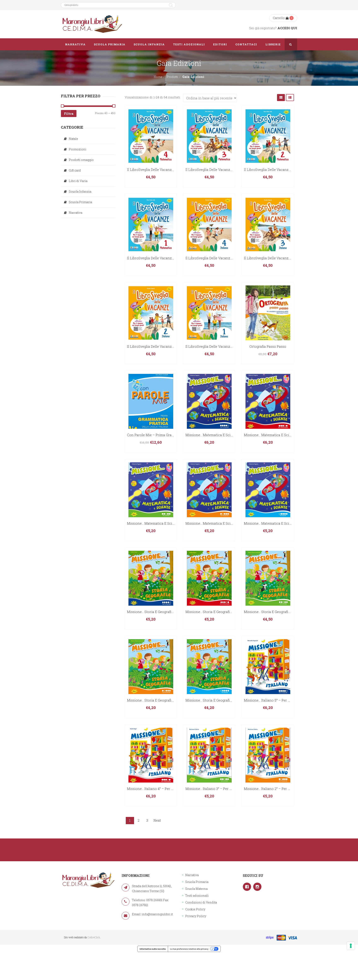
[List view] (290, 97)
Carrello (279, 18)
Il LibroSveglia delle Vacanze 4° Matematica (162, 169)
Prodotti (172, 77)
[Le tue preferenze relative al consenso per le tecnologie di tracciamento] (351, 946)
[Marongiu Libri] (92, 24)
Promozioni (77, 149)
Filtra (68, 113)
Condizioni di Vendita (201, 902)
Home (158, 77)
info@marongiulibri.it (157, 914)
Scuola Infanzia (80, 191)
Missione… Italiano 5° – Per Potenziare (274, 700)
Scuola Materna (196, 889)
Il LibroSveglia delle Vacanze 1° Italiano (217, 346)
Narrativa (75, 213)
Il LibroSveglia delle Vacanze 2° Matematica (279, 169)
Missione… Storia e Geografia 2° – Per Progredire (165, 700)
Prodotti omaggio (81, 160)
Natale (73, 139)
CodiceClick (93, 937)
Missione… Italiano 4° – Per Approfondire (160, 788)
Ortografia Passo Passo (267, 346)
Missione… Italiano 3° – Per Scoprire (214, 788)
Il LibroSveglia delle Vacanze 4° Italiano (217, 258)
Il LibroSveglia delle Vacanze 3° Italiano (276, 258)
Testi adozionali (197, 895)
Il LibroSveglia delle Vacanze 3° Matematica (220, 169)
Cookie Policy (195, 909)
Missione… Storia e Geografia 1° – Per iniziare (221, 700)
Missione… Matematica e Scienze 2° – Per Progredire (227, 523)
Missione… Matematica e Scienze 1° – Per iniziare (283, 523)
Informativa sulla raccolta (153, 949)
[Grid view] (281, 97)
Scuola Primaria (80, 202)
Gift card (75, 170)
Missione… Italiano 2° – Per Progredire (274, 788)
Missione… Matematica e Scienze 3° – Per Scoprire (167, 523)
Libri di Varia (78, 181)
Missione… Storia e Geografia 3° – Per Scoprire (281, 612)
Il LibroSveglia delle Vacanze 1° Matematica (162, 258)
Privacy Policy (195, 916)
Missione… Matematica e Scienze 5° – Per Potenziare (227, 435)
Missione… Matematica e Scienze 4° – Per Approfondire (288, 435)
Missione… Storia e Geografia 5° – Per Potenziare (166, 612)
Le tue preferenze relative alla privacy (189, 949)
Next (157, 820)
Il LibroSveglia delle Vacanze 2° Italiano (159, 346)
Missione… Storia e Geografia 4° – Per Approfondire (226, 612)
